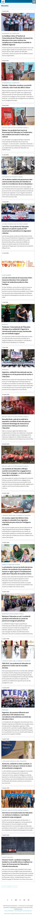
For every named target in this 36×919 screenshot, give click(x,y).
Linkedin (28, 900)
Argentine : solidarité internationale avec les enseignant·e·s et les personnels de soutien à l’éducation (18, 368)
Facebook (7, 900)
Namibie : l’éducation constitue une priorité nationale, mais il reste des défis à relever (18, 80)
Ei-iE (2, 1)
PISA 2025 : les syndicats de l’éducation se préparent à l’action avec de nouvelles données (18, 661)
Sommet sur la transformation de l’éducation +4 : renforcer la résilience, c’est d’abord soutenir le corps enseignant (18, 809)
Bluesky (24, 900)
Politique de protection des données (23, 913)
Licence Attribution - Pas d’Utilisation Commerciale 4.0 (17, 910)
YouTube (16, 900)
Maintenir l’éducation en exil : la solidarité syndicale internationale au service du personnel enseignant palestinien (18, 613)
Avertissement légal (9, 913)
